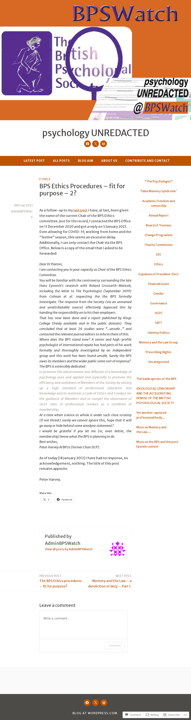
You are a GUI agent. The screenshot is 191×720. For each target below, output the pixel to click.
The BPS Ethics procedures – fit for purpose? (60, 581)
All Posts (61, 160)
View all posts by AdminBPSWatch (69, 549)
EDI (158, 254)
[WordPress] (103, 144)
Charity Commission (159, 245)
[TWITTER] (95, 702)
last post (80, 210)
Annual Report (159, 215)
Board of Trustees (158, 225)
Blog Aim (85, 160)
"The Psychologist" (159, 181)
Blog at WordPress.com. (95, 713)
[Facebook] (87, 144)
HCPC (158, 313)
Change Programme (159, 235)
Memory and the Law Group (158, 342)
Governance (158, 303)
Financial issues (158, 284)
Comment (115, 645)
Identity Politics (159, 332)
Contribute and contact (147, 160)
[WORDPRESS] (104, 702)
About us (109, 160)
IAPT (158, 323)
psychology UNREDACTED (95, 133)
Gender (158, 293)
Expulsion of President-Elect (159, 274)
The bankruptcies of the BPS (156, 379)
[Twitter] (95, 144)
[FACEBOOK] (87, 702)
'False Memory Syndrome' (158, 191)
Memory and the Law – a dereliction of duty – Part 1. (109, 581)
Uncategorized (158, 362)
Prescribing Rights (158, 352)
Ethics (45, 179)
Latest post (34, 160)
